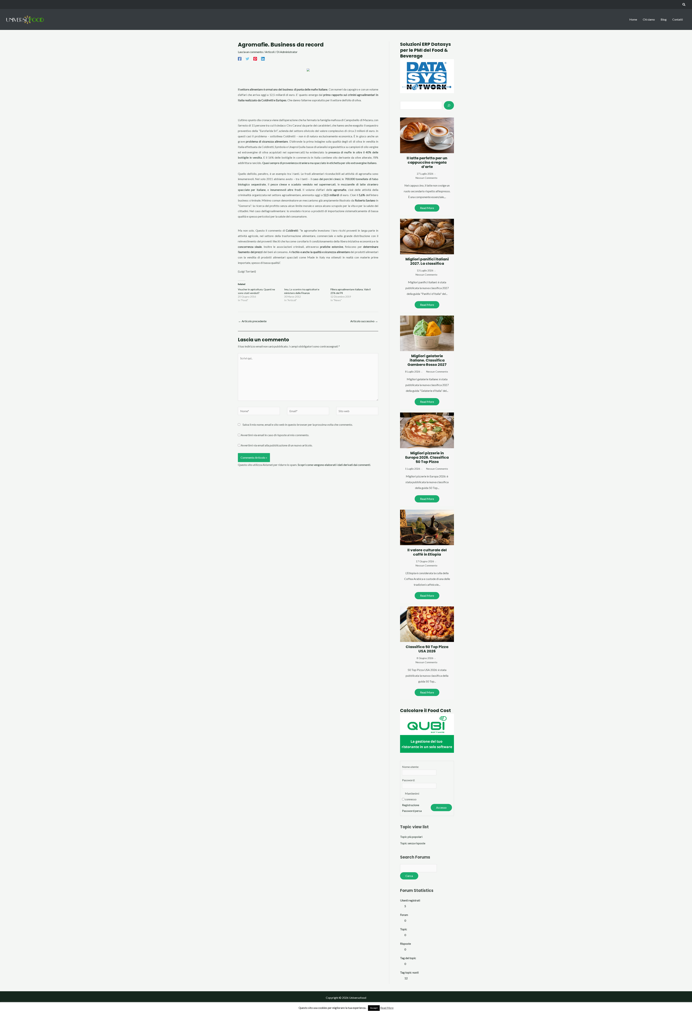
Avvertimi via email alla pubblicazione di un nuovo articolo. (276, 445)
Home (633, 19)
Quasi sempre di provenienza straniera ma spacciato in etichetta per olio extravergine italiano (319, 163)
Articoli (269, 52)
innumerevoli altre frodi (285, 189)
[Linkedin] (263, 59)
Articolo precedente (252, 321)
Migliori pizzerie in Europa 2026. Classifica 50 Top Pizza (427, 457)
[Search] (449, 105)
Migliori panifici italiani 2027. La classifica (427, 261)
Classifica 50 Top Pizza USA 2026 (427, 649)
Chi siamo (649, 19)
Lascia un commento (250, 52)
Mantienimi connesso (412, 796)
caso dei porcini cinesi (326, 179)
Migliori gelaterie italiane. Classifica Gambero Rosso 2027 (427, 360)
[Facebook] (239, 59)
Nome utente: (410, 766)
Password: (408, 780)
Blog (664, 19)
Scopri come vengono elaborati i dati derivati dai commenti (334, 464)
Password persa (412, 810)
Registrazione (410, 805)
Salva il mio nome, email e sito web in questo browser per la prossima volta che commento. (298, 424)
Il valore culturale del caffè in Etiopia (427, 552)
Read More (427, 208)
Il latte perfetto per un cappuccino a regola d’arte (427, 162)
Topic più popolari (411, 836)
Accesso (441, 807)
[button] (684, 4)
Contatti (677, 19)
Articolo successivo (364, 321)
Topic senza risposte (412, 843)
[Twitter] (247, 59)
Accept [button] (374, 1008)
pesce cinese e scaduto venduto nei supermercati (303, 184)
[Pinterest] (255, 59)
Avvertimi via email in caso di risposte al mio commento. (275, 435)
